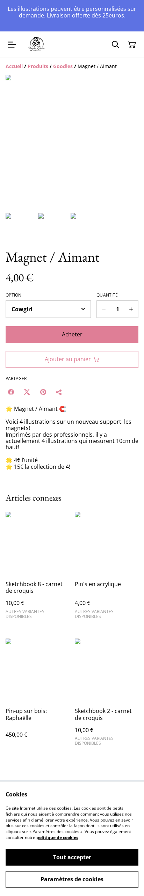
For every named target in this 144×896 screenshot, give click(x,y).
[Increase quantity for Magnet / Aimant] (131, 309)
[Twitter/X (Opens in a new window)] (27, 392)
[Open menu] (11, 44)
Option (14, 295)
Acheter (72, 334)
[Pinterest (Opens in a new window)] (43, 392)
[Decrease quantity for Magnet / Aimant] (103, 309)
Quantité (107, 295)
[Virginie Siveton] (37, 44)
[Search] (115, 44)
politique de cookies (57, 837)
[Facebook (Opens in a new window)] (11, 392)
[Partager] (59, 392)
